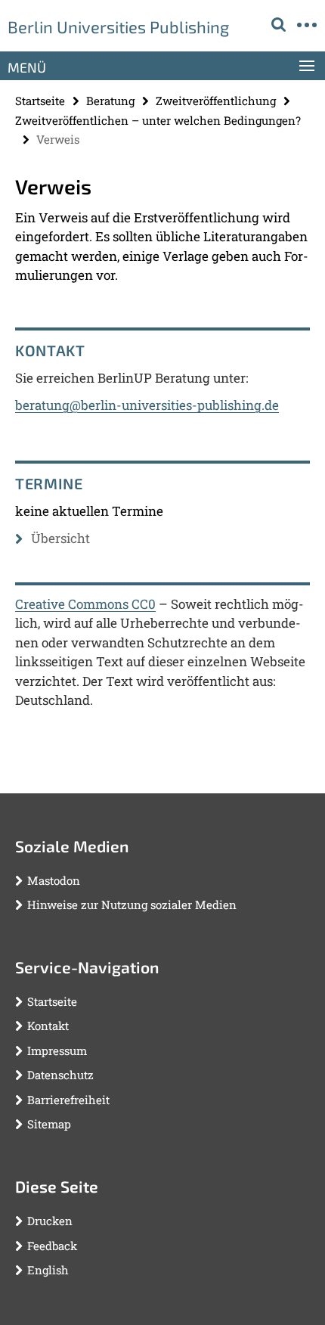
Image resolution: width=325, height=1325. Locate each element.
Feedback (52, 1245)
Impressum (57, 1050)
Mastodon (53, 880)
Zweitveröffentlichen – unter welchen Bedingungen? (158, 120)
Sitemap (49, 1123)
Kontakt (48, 1025)
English (48, 1269)
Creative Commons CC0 (85, 604)
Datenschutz (60, 1074)
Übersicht (60, 538)
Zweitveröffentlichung (216, 100)
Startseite (40, 100)
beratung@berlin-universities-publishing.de (147, 405)
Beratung (110, 100)
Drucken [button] (50, 1220)
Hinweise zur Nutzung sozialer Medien (132, 904)
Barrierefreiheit (68, 1099)
